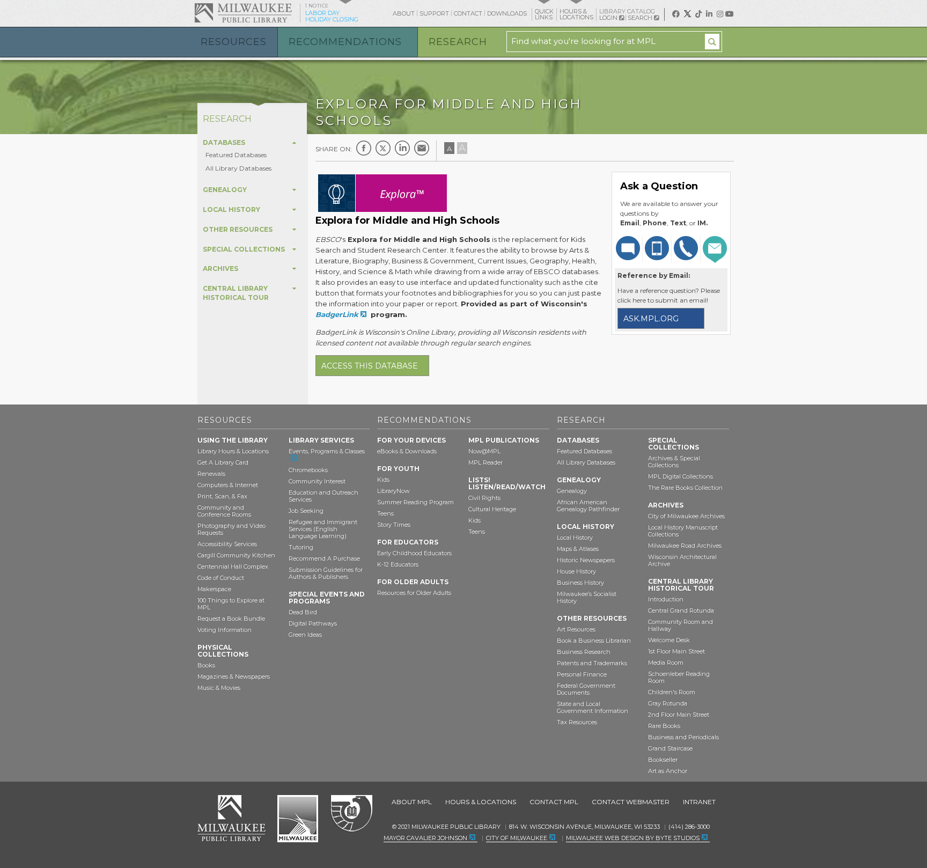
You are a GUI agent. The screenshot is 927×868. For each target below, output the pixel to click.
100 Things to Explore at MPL (230, 604)
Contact (468, 13)
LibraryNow (393, 491)
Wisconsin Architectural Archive (682, 560)
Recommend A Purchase (324, 558)
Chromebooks (308, 470)
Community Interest (317, 481)
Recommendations (345, 42)
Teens (385, 513)
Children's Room (671, 692)
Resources (234, 42)
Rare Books (664, 726)
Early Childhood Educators (414, 553)
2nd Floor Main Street (678, 714)
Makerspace (214, 589)
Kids (383, 479)
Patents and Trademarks (592, 663)
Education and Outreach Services (323, 496)
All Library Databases (238, 168)
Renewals (211, 473)
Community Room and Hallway (680, 625)
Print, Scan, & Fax (222, 496)
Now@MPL (484, 451)
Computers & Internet (227, 485)
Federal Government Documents (586, 689)
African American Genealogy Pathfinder (588, 505)
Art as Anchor (667, 771)
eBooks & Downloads (407, 451)
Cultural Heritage (492, 509)
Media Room (665, 662)
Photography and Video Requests (231, 529)
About (404, 13)
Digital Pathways (313, 623)
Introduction (665, 599)
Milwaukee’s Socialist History (586, 597)
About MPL (412, 802)
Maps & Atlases (578, 549)
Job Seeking (306, 510)
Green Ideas (305, 634)
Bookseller (663, 759)
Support (434, 13)
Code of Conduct (220, 578)
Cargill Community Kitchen (236, 555)
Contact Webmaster (631, 802)
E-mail (421, 148)
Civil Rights (484, 498)
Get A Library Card (222, 462)
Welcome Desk (669, 640)
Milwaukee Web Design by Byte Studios (633, 838)
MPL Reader (485, 462)
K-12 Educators (397, 564)
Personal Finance (582, 674)
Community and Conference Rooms (224, 511)
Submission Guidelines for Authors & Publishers (326, 573)
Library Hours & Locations (233, 451)
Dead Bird (303, 612)
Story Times (393, 524)
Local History (575, 537)
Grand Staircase (670, 748)
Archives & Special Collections (674, 461)
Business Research (583, 652)
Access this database (369, 366)
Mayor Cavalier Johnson (425, 838)
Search (641, 17)
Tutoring (301, 547)
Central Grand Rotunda (681, 610)
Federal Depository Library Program (351, 814)
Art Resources (576, 629)
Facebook (363, 148)
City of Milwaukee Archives (686, 516)
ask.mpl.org (651, 318)
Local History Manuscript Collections (683, 531)
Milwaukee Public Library (243, 13)
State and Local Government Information (592, 707)
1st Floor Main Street (676, 651)
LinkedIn (402, 148)
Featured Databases (236, 155)
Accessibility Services (227, 544)
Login (609, 18)
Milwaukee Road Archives (685, 545)
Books (206, 665)
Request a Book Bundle (231, 618)
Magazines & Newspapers (233, 676)
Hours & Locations (480, 802)
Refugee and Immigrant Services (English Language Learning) (323, 529)
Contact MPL (553, 802)
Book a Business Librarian (594, 640)
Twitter (383, 148)
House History (576, 571)
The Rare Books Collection (685, 487)
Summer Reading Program (415, 502)
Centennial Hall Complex (232, 566)
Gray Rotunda (667, 703)
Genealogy (572, 491)
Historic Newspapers (586, 560)
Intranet (699, 802)
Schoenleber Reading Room (679, 677)
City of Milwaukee (297, 818)
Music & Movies (218, 688)
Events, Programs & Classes (327, 451)
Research (458, 42)
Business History (580, 582)
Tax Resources (577, 722)
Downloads (507, 13)
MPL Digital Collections (680, 476)
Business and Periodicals (683, 737)
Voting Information (224, 630)
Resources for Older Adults (414, 593)
